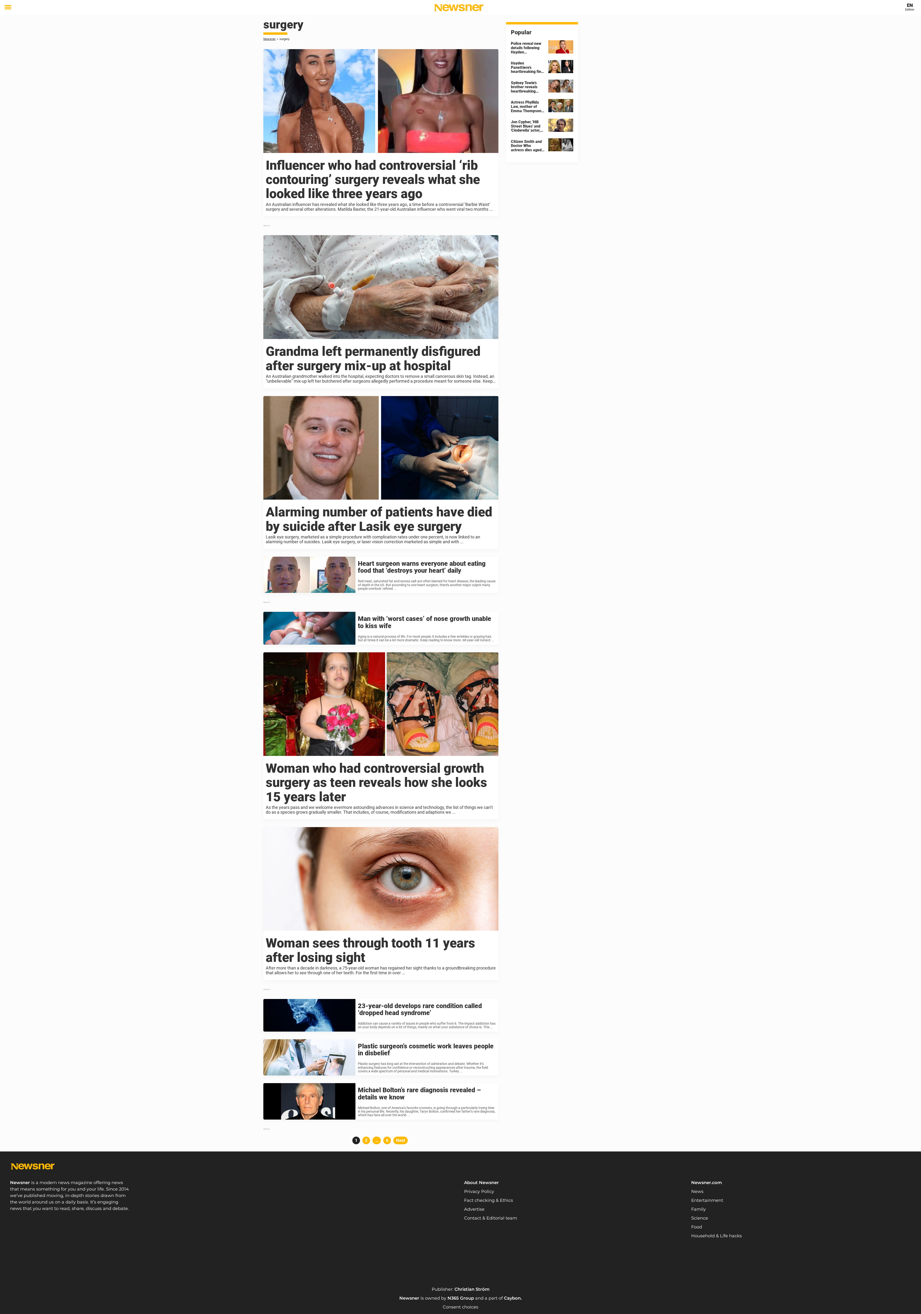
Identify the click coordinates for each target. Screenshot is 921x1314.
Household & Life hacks (716, 1235)
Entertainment (707, 1200)
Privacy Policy (479, 1191)
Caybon (512, 1298)
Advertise (474, 1209)
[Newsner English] (459, 7)
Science (699, 1218)
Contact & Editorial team (490, 1218)
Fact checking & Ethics (488, 1200)
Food (696, 1227)
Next (400, 1140)
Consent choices (460, 1307)
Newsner (269, 39)
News (697, 1191)
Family (698, 1209)
